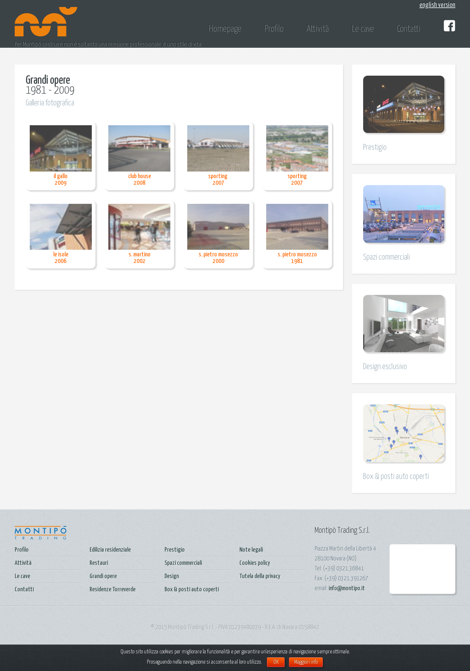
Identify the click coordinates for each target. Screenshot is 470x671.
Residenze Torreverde (112, 590)
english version (437, 4)
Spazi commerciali (183, 563)
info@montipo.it (347, 588)
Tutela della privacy (259, 576)
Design (171, 576)
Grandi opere (103, 576)
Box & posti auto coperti (191, 590)
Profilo (273, 29)
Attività (318, 29)
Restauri (99, 563)
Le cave (363, 29)
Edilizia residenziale (110, 550)
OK (275, 662)
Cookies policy (254, 563)
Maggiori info (306, 662)
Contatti (408, 29)
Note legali (251, 550)
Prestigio (174, 550)
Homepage (225, 29)
